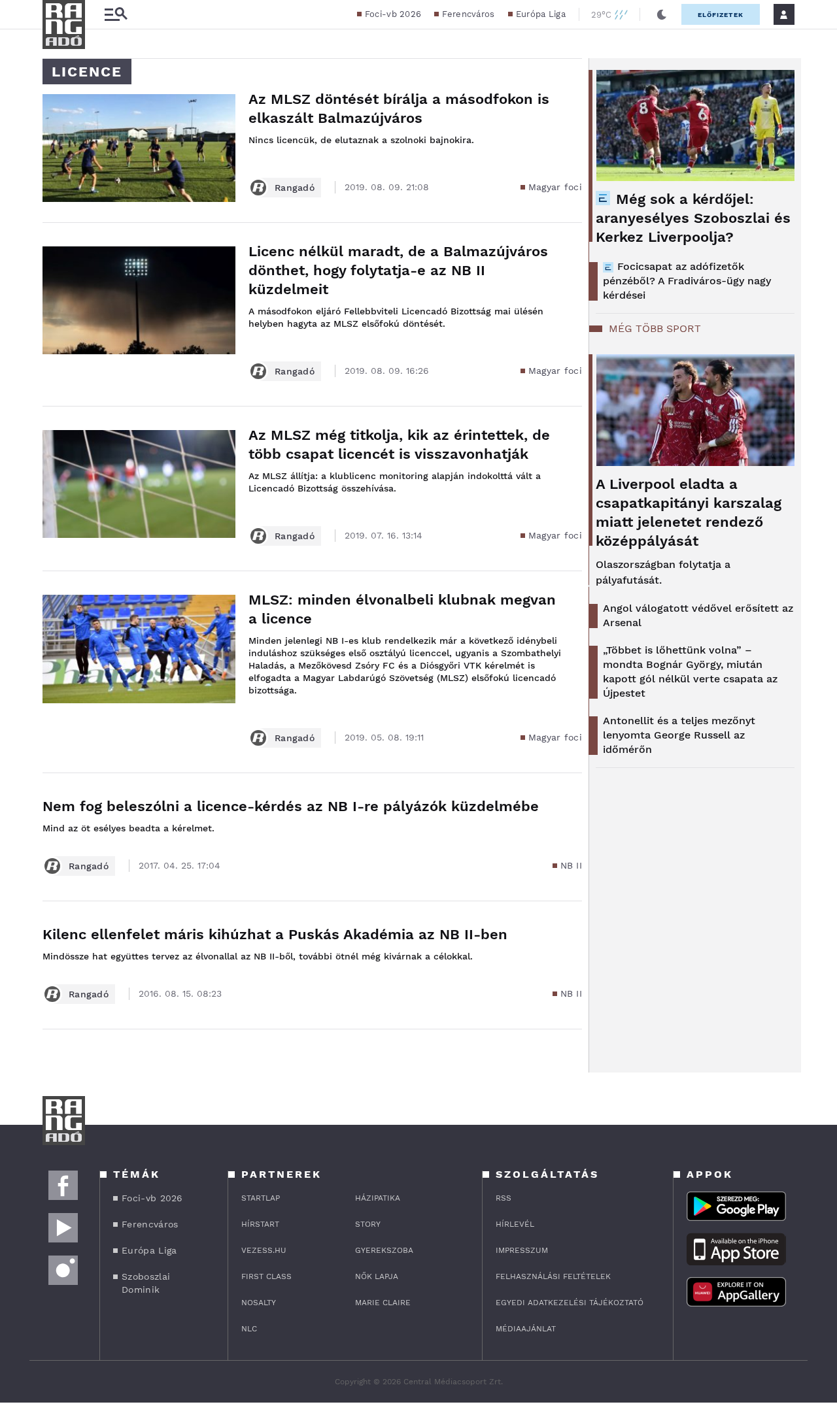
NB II (571, 865)
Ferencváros (468, 14)
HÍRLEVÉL (515, 1224)
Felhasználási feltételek (553, 1276)
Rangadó (295, 187)
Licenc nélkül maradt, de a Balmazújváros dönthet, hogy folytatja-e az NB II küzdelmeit (398, 270)
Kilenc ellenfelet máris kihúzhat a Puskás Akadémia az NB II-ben (275, 934)
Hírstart (260, 1224)
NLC (249, 1328)
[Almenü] (115, 14)
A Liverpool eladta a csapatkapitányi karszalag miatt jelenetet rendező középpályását (688, 512)
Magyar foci (555, 187)
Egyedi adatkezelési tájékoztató (569, 1302)
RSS (503, 1198)
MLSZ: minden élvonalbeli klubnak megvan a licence (402, 609)
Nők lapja (376, 1276)
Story (368, 1224)
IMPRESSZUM (522, 1250)
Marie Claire (383, 1302)
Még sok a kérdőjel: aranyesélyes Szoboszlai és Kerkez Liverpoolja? (693, 218)
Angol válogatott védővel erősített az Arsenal (698, 615)
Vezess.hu (263, 1250)
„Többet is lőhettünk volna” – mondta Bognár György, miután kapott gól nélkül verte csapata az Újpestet (690, 671)
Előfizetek (720, 14)
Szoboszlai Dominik (146, 1283)
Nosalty (258, 1302)
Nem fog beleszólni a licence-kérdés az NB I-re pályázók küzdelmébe (291, 806)
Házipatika (377, 1198)
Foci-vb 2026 (393, 14)
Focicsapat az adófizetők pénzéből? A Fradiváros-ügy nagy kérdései (687, 280)
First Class (266, 1276)
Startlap (260, 1198)
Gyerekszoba (384, 1250)
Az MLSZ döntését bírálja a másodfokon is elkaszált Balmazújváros (398, 108)
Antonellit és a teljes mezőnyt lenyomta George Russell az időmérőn (679, 735)
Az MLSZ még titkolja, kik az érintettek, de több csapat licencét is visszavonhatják (399, 444)
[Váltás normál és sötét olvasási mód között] (662, 14)
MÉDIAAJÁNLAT (526, 1328)
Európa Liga (541, 14)
